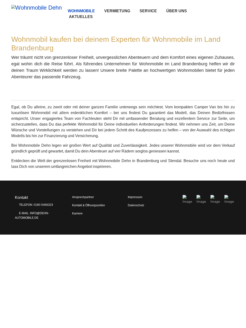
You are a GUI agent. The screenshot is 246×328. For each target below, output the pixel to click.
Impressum (135, 197)
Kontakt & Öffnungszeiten (88, 205)
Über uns (176, 11)
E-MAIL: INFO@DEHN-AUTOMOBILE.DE (32, 215)
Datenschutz (136, 205)
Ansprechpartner (83, 197)
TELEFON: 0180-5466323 (35, 205)
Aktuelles (81, 17)
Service (148, 11)
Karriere (77, 213)
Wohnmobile (81, 11)
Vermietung (117, 11)
